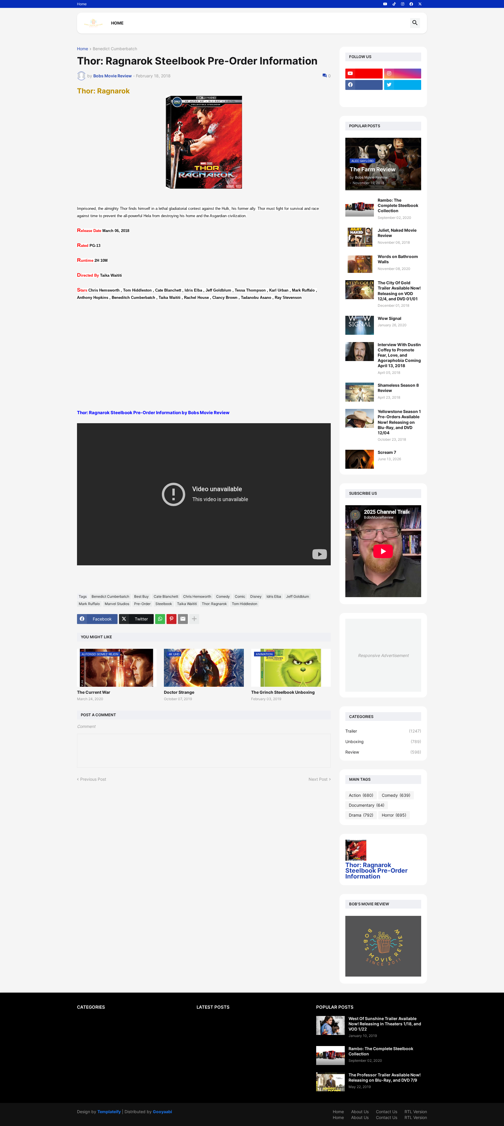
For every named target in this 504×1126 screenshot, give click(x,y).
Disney (256, 596)
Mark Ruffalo (89, 604)
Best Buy (141, 596)
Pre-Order (142, 604)
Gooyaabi (162, 1111)
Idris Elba (274, 596)
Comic (240, 596)
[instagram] (402, 4)
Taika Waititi (187, 604)
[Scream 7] (359, 459)
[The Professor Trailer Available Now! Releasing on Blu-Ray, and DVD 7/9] (330, 1081)
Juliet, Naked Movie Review (397, 233)
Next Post (318, 779)
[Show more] (194, 619)
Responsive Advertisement (383, 655)
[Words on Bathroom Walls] (359, 263)
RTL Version (416, 1111)
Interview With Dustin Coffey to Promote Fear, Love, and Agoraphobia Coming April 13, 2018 (399, 355)
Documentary (366, 805)
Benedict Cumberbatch (115, 49)
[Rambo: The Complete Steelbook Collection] (359, 207)
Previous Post (93, 779)
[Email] (183, 619)
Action (361, 795)
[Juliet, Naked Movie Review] (359, 237)
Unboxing (383, 741)
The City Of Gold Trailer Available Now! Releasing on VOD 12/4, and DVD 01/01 (399, 290)
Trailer (383, 730)
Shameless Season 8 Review (398, 388)
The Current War (93, 692)
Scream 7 (387, 452)
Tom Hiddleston (244, 604)
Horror (394, 815)
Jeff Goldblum (297, 596)
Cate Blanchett (166, 596)
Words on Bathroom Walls (398, 259)
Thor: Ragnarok (214, 604)
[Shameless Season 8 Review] (359, 392)
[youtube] (385, 4)
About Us (360, 1111)
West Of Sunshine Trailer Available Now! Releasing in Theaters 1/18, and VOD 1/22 (385, 1023)
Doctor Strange (179, 692)
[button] (415, 23)
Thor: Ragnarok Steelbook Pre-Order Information (376, 870)
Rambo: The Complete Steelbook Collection (398, 205)
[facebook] (411, 4)
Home (82, 4)
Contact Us (386, 1111)
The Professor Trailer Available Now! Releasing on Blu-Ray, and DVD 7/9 (385, 1077)
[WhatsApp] (160, 619)
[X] (364, 96)
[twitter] (402, 85)
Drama (361, 815)
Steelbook (163, 604)
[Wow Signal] (359, 325)
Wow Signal (389, 318)
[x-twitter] (420, 4)
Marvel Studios (117, 604)
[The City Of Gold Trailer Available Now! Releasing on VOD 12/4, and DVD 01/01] (359, 289)
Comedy (223, 596)
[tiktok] (394, 4)
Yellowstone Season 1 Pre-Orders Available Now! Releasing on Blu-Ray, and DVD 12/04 (399, 422)
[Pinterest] (171, 619)
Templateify (109, 1111)
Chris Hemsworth (197, 596)
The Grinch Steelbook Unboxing (283, 692)
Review (383, 751)
